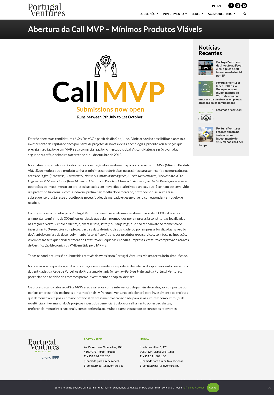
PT (213, 5)
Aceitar (213, 387)
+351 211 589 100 (154, 356)
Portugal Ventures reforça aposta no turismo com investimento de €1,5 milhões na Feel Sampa (221, 137)
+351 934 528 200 (98, 356)
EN (219, 5)
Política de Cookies (193, 387)
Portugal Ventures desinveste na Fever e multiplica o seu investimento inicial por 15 (229, 68)
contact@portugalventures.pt (105, 365)
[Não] (269, 387)
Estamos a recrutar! (229, 109)
